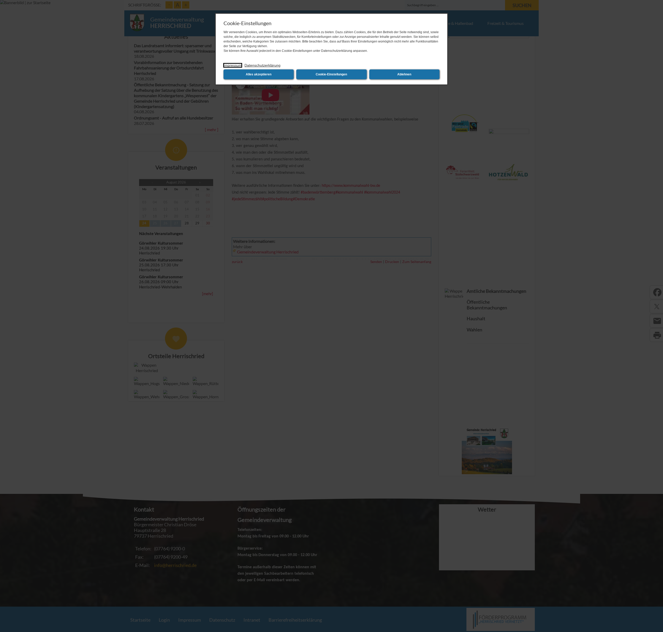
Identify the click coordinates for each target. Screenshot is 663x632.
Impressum (233, 65)
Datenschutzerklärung (262, 65)
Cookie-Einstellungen (331, 74)
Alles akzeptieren (258, 74)
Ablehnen (404, 74)
